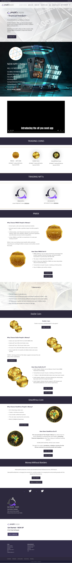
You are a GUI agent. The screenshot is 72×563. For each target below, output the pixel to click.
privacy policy (20, 558)
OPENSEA (26, 203)
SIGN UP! (12, 37)
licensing (31, 558)
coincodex (9, 558)
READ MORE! (23, 424)
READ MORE (36, 477)
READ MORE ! (14, 89)
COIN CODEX (48, 276)
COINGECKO (48, 273)
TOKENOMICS (12, 360)
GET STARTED (13, 534)
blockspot (14, 558)
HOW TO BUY (46, 327)
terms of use (26, 558)
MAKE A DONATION (36, 482)
